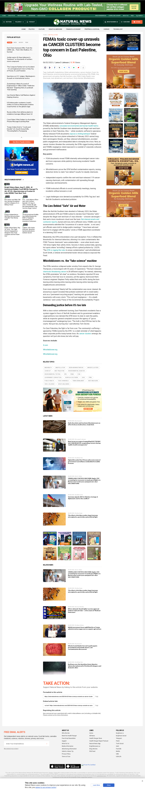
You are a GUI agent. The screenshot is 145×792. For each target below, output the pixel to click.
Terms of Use (66, 756)
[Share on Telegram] (64, 67)
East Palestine (48, 74)
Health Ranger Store (95, 738)
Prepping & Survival (92, 29)
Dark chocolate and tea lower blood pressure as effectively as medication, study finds (84, 424)
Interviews (32, 15)
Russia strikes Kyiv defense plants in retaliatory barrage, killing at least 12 (20, 113)
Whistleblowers (89, 78)
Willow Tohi (80, 457)
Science (106, 29)
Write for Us (65, 743)
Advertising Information (69, 749)
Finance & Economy (73, 29)
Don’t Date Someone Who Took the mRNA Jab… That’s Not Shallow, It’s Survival (19, 50)
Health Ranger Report (13, 180)
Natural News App (94, 743)
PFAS (79, 76)
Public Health (86, 76)
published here (101, 776)
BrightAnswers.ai (100, 15)
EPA (88, 74)
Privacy (51, 772)
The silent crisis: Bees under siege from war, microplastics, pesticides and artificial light (83, 516)
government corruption (51, 76)
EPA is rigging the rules (56, 250)
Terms (56, 772)
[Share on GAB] (74, 67)
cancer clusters (85, 72)
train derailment (56, 78)
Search (140, 15)
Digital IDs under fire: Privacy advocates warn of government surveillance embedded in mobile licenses (84, 461)
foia (97, 74)
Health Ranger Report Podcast (98, 741)
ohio (74, 76)
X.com (45, 345)
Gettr (117, 746)
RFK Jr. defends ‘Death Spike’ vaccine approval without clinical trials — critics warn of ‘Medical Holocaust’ (84, 610)
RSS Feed (92, 751)
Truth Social (119, 743)
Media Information (67, 746)
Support (64, 741)
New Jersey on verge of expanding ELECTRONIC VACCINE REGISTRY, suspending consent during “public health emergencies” (84, 443)
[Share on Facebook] (55, 67)
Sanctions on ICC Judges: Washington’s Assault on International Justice (21, 77)
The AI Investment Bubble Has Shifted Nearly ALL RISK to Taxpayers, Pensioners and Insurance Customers (30, 218)
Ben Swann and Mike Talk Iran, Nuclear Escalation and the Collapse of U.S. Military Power (12, 202)
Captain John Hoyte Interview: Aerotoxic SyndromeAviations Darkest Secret (28, 230)
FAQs (132, 15)
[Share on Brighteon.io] (50, 67)
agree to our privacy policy (45, 787)
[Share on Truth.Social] (69, 67)
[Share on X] (59, 67)
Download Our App (114, 15)
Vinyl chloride (78, 78)
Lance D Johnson (62, 62)
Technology (118, 29)
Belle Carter (80, 494)
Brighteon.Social (121, 736)
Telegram (119, 738)
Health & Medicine (55, 29)
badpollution (59, 72)
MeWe (118, 751)
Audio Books (41, 15)
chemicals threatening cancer (54, 272)
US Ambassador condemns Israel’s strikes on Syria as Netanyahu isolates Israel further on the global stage (20, 104)
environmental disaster (62, 74)
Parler (118, 741)
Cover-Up (95, 72)
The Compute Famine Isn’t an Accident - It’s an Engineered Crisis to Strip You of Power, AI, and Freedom (21, 69)
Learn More (96, 785)
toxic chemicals (63, 381)
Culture (42, 29)
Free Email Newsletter (69, 738)
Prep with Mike (21, 15)
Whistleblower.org (50, 350)
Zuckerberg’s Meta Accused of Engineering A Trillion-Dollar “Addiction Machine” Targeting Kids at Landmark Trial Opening (20, 87)
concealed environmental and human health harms (78, 126)
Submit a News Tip (67, 751)
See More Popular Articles (21, 142)
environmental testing (79, 74)
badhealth (50, 72)
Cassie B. (79, 421)
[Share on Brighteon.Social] (45, 67)
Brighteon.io (120, 733)
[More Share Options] (83, 67)
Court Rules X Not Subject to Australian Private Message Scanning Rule (21, 120)
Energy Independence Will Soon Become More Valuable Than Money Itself (12, 217)
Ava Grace (79, 513)
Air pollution (53, 35)
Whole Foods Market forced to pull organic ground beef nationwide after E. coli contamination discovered (82, 647)
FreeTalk (118, 749)
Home (4, 15)
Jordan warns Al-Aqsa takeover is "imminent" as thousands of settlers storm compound (19, 59)
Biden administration (72, 72)
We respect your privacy (11, 748)
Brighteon (11, 15)
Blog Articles (93, 749)
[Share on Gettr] (78, 67)
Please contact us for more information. (55, 715)
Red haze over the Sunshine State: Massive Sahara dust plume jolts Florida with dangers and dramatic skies (84, 666)
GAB (117, 754)
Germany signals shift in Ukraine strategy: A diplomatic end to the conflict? (83, 497)
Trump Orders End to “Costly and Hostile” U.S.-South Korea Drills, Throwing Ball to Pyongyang (19, 129)
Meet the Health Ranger (69, 736)
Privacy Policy (66, 754)
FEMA (93, 74)
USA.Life (118, 756)
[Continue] (46, 743)
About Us (125, 15)
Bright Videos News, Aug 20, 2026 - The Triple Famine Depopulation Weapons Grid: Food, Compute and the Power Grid (12, 232)
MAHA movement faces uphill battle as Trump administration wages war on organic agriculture (84, 628)
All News (92, 736)
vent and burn (68, 78)
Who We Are (66, 733)
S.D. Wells (79, 476)
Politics (32, 29)
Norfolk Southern (66, 76)
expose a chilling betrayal (80, 134)
